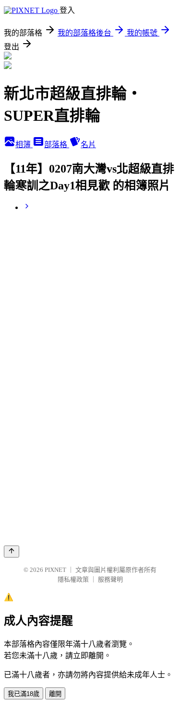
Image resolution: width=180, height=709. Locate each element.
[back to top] (11, 552)
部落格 (56, 144)
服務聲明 (110, 579)
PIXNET (55, 569)
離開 (55, 693)
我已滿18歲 (23, 693)
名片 (88, 144)
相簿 (24, 144)
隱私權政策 (73, 579)
